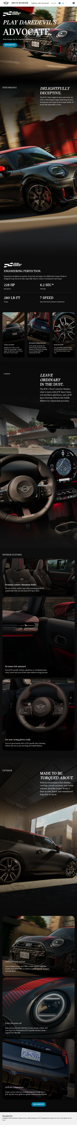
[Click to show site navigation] (73, 3)
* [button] (53, 285)
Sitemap (21, 1118)
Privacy (25, 1118)
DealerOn (15, 1118)
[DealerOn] (7, 1116)
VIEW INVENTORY (10, 45)
